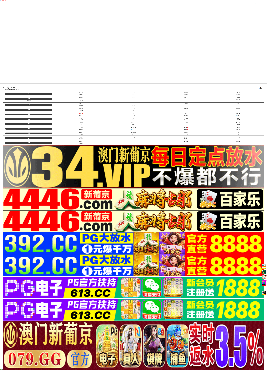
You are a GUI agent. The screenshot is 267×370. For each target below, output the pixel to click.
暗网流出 (81, 138)
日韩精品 (186, 92)
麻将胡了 (133, 119)
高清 (29, 109)
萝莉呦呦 (29, 100)
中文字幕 (81, 94)
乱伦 (29, 133)
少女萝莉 (238, 103)
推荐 (29, 119)
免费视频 (81, 134)
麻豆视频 (133, 108)
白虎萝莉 (81, 137)
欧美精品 (238, 92)
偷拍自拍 (133, 105)
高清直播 (186, 132)
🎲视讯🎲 (133, 127)
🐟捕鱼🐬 (238, 115)
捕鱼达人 (238, 118)
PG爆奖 (186, 113)
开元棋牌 (133, 115)
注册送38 (238, 113)
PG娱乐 (186, 119)
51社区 (185, 138)
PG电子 (238, 119)
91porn (238, 97)
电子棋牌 (133, 113)
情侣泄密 (238, 137)
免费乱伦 (81, 141)
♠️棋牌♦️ (133, 118)
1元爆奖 (238, 124)
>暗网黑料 (133, 132)
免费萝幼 (186, 108)
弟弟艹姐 (238, 99)
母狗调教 (133, 138)
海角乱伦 (81, 97)
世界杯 (81, 124)
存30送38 (133, 122)
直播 (29, 105)
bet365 (81, 119)
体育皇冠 (186, 115)
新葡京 (81, 122)
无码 (29, 138)
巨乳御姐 (238, 108)
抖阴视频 (186, 103)
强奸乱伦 (186, 94)
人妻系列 (133, 94)
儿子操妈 (81, 103)
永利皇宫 (186, 118)
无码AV (133, 134)
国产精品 (81, 92)
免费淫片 (81, 108)
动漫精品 (238, 94)
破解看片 (81, 132)
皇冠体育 (81, 115)
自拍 (29, 98)
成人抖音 (186, 134)
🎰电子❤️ (81, 113)
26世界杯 (186, 122)
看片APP (186, 97)
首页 (29, 94)
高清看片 (133, 97)
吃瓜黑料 (238, 134)
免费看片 (133, 103)
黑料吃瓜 (133, 110)
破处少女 (133, 141)
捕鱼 (29, 123)
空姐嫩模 (186, 137)
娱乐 (29, 114)
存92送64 (238, 122)
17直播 (81, 110)
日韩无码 (133, 92)
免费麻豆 (81, 100)
